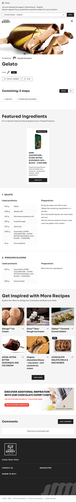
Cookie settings (50, 498)
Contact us (7, 468)
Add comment (65, 421)
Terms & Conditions (20, 498)
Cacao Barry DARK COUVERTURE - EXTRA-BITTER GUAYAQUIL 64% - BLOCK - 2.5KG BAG (24, 234)
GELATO (8, 99)
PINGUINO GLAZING (28, 99)
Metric (63, 91)
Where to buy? (9, 474)
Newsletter (45, 468)
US (70, 91)
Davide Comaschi (25, 58)
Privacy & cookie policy (36, 498)
